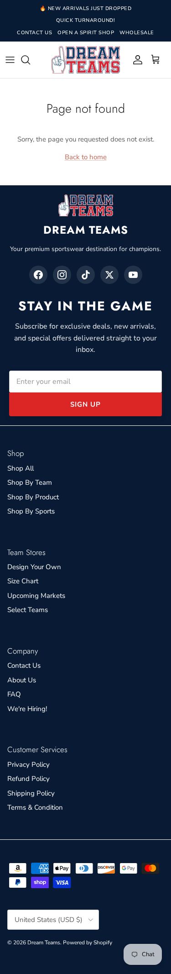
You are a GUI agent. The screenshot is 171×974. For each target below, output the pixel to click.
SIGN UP (85, 404)
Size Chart (22, 581)
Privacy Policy (28, 764)
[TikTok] (86, 275)
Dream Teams (43, 942)
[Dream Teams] (86, 60)
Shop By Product (33, 497)
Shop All (20, 468)
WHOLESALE (136, 32)
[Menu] (10, 60)
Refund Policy (28, 778)
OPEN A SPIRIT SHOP (85, 32)
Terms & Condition (35, 807)
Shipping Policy (31, 793)
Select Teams (27, 609)
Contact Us (24, 665)
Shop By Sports (31, 511)
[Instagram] (62, 275)
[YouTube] (133, 275)
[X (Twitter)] (109, 275)
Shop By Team (29, 482)
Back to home (86, 157)
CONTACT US (34, 32)
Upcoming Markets (36, 595)
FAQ (14, 694)
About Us (21, 680)
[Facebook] (38, 275)
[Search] (30, 60)
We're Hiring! (27, 708)
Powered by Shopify (87, 942)
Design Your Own (34, 566)
